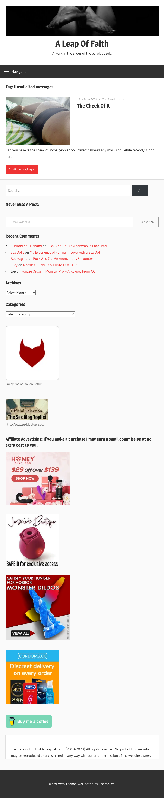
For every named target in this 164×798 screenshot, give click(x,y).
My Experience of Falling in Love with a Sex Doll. (65, 252)
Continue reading (20, 169)
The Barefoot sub (113, 99)
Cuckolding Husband (26, 246)
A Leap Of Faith (82, 43)
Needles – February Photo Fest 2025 (50, 265)
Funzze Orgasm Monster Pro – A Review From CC (58, 271)
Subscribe (147, 222)
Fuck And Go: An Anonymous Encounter (77, 246)
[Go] (140, 190)
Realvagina (19, 258)
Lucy (14, 265)
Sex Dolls (17, 252)
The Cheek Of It (93, 106)
